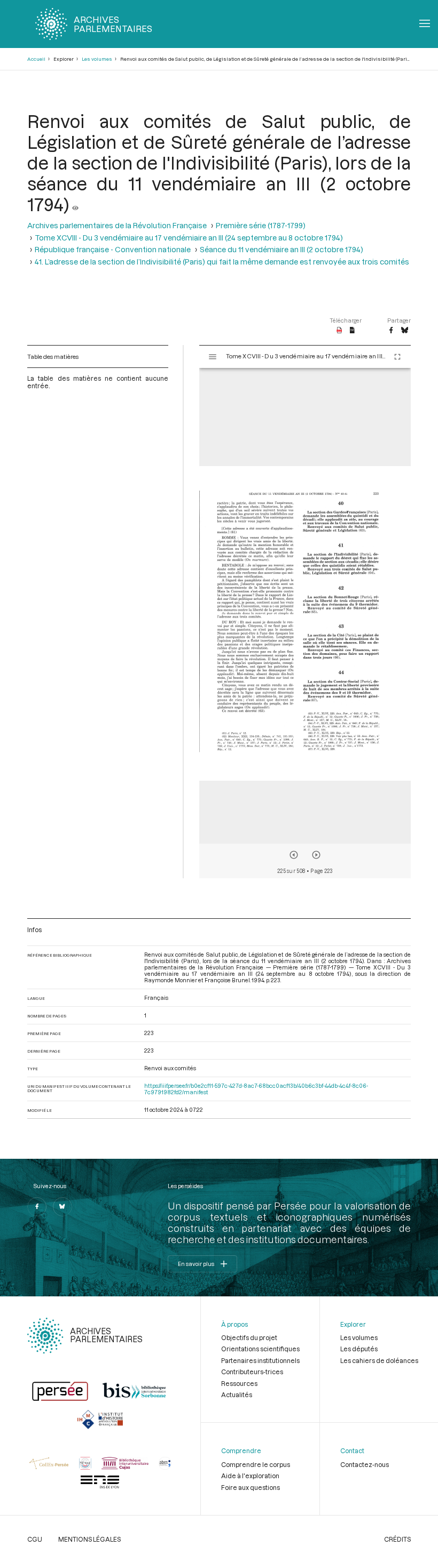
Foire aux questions (250, 1487)
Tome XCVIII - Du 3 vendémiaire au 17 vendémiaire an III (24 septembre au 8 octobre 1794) (189, 237)
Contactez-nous (364, 1464)
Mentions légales (89, 1539)
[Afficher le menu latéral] (212, 357)
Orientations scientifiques (260, 1348)
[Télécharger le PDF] (339, 330)
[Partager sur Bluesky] (404, 330)
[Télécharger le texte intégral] (352, 330)
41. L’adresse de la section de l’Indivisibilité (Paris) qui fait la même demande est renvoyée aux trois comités (222, 261)
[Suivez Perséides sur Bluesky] (62, 1206)
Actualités (236, 1394)
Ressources (239, 1383)
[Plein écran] (397, 357)
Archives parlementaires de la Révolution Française (117, 225)
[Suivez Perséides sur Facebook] (36, 1206)
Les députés (359, 1348)
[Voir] (75, 204)
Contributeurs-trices (252, 1371)
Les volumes (97, 59)
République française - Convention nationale (113, 249)
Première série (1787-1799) (261, 225)
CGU (34, 1539)
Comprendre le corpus (255, 1464)
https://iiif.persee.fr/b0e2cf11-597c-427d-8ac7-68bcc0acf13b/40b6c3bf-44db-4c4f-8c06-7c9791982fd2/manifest (256, 1089)
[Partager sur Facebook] (391, 330)
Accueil (36, 59)
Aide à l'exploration (250, 1475)
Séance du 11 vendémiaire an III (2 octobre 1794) (281, 249)
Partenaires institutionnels (260, 1360)
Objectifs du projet (249, 1337)
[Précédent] (294, 855)
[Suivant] (316, 855)
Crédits (397, 1539)
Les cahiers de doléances (379, 1360)
